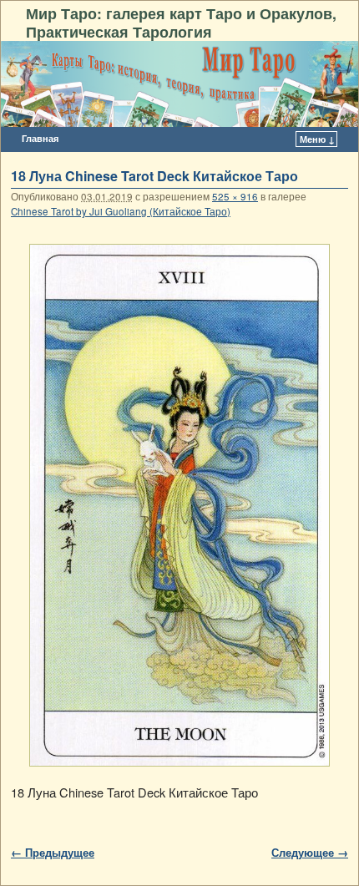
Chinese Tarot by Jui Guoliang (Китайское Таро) (120, 211)
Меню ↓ (317, 139)
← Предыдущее (52, 852)
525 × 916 (235, 196)
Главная (40, 138)
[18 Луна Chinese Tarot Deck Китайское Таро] (179, 505)
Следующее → (309, 852)
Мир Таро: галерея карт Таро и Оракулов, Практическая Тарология (181, 22)
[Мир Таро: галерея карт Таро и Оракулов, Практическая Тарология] (179, 84)
